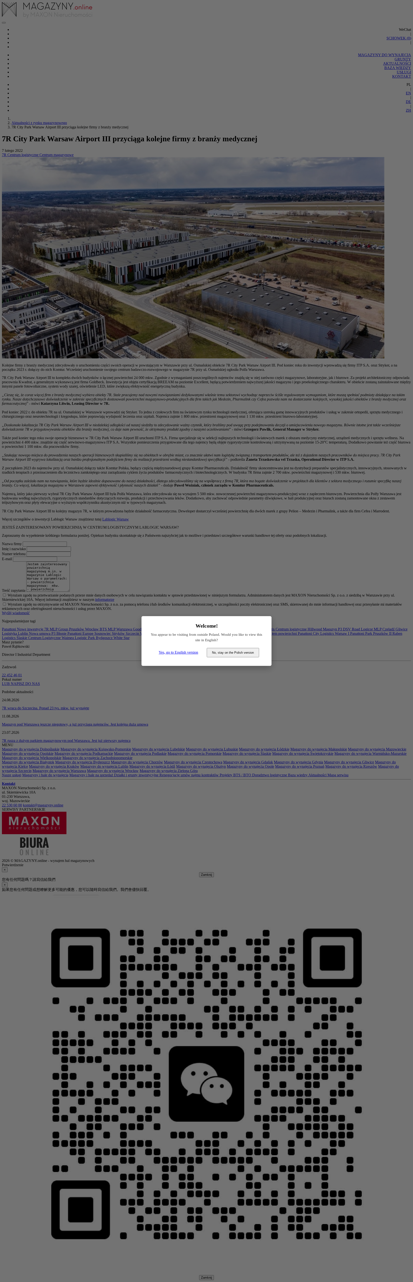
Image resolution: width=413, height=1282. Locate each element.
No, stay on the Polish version (233, 652)
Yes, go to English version (178, 652)
